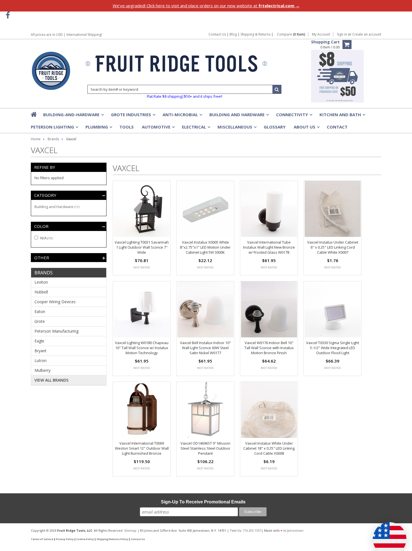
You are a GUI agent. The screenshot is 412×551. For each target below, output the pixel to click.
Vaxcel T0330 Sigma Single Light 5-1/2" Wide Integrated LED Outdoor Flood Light (332, 347)
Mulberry (42, 370)
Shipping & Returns (255, 34)
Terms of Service (42, 539)
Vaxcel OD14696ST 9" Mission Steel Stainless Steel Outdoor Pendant (205, 448)
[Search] (276, 89)
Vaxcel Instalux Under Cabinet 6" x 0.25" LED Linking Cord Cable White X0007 (332, 247)
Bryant (40, 350)
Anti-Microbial (182, 116)
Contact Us (217, 34)
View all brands (51, 380)
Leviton (41, 282)
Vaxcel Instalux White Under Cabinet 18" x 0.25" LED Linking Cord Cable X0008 (269, 448)
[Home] (34, 114)
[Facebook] (8, 15)
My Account (321, 34)
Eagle (39, 341)
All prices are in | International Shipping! (66, 34)
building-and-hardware (73, 116)
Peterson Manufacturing (56, 331)
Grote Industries (132, 116)
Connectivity (293, 116)
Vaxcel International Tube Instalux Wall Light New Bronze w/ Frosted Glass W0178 (269, 247)
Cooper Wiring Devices (55, 301)
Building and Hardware (238, 116)
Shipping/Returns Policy (112, 539)
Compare (291, 34)
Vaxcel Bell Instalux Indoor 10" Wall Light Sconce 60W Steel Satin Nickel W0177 (205, 347)
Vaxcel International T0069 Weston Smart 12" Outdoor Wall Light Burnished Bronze (142, 448)
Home (36, 139)
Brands (53, 139)
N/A (46, 238)
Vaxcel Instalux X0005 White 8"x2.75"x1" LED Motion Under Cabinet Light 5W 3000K (205, 247)
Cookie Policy (85, 539)
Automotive (158, 128)
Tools (126, 127)
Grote (39, 321)
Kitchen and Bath (342, 116)
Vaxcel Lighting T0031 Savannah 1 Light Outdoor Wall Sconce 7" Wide (142, 247)
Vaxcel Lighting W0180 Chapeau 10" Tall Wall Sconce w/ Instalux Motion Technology (141, 347)
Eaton (39, 311)
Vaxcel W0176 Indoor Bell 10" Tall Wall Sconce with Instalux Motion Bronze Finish (269, 347)
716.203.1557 (252, 530)
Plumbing (98, 128)
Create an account (366, 34)
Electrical (195, 128)
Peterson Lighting (54, 128)
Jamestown (295, 530)
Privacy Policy (65, 539)
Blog (233, 34)
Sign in (342, 34)
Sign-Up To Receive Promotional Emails (203, 501)
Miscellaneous (236, 128)
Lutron (40, 360)
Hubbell (41, 292)
